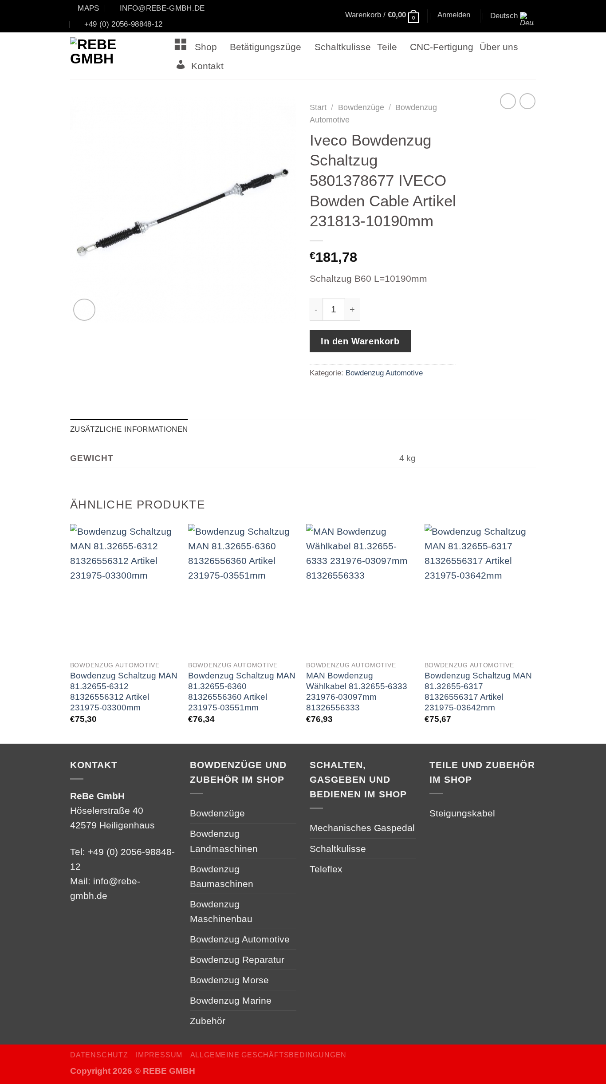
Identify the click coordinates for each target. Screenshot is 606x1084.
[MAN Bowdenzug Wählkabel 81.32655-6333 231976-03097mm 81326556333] (361, 589)
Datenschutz (99, 1055)
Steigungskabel (462, 813)
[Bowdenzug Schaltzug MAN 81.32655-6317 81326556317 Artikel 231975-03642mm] (479, 589)
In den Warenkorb (360, 341)
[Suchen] (303, 16)
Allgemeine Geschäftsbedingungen (268, 1055)
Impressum (159, 1055)
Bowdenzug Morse (229, 980)
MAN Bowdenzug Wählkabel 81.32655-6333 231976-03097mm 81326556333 (356, 691)
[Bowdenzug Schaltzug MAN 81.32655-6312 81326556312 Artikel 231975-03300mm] (125, 589)
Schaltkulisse (343, 47)
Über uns (499, 47)
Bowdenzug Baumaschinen (221, 876)
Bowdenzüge (361, 107)
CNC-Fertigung (441, 47)
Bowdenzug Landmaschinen (224, 840)
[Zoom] (84, 310)
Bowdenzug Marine (231, 1000)
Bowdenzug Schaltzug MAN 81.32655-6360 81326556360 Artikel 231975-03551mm (241, 691)
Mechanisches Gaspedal (362, 828)
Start (318, 107)
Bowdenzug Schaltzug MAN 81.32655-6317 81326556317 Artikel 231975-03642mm (478, 691)
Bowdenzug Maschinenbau (221, 911)
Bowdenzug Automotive (384, 373)
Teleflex (326, 869)
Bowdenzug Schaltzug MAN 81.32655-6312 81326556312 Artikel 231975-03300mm (123, 691)
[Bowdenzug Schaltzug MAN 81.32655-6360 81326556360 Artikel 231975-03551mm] (243, 589)
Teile (387, 47)
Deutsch (504, 16)
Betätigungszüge (265, 47)
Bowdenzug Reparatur (237, 959)
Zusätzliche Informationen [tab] (129, 429)
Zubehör (207, 1021)
